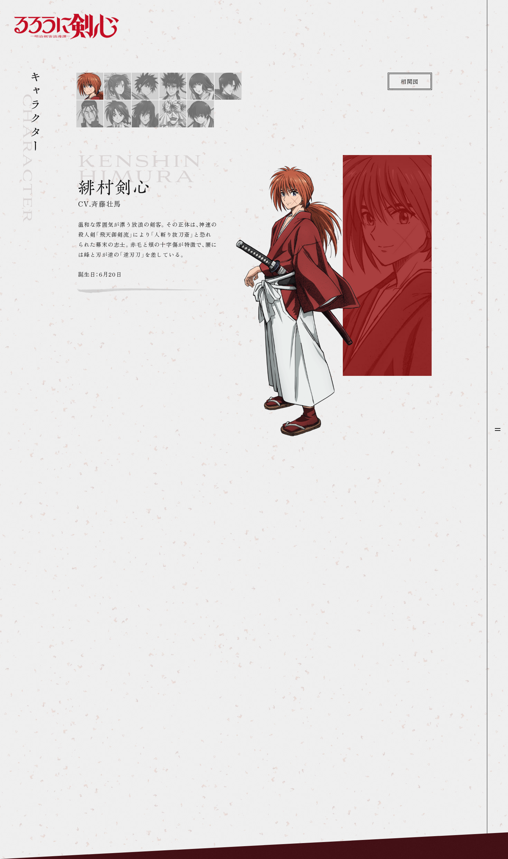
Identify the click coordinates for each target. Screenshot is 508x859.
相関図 (410, 81)
